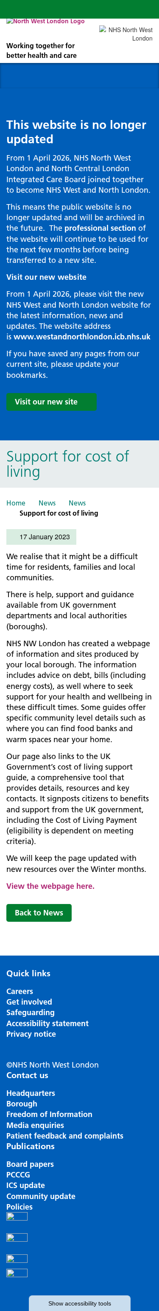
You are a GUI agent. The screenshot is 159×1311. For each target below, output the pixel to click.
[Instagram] (79, 1243)
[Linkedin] (79, 1279)
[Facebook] (79, 1222)
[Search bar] (123, 9)
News (47, 503)
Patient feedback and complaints (64, 1136)
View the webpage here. (50, 886)
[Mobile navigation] (143, 9)
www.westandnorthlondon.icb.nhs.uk (82, 336)
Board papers (30, 1164)
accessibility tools (79, 1303)
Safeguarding (30, 1012)
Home (15, 503)
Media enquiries (35, 1125)
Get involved (29, 1002)
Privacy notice (31, 1034)
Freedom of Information (49, 1114)
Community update (40, 1196)
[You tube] (79, 1261)
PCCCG (18, 1175)
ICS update (25, 1185)
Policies (19, 1207)
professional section (100, 228)
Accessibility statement (47, 1023)
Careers (19, 991)
